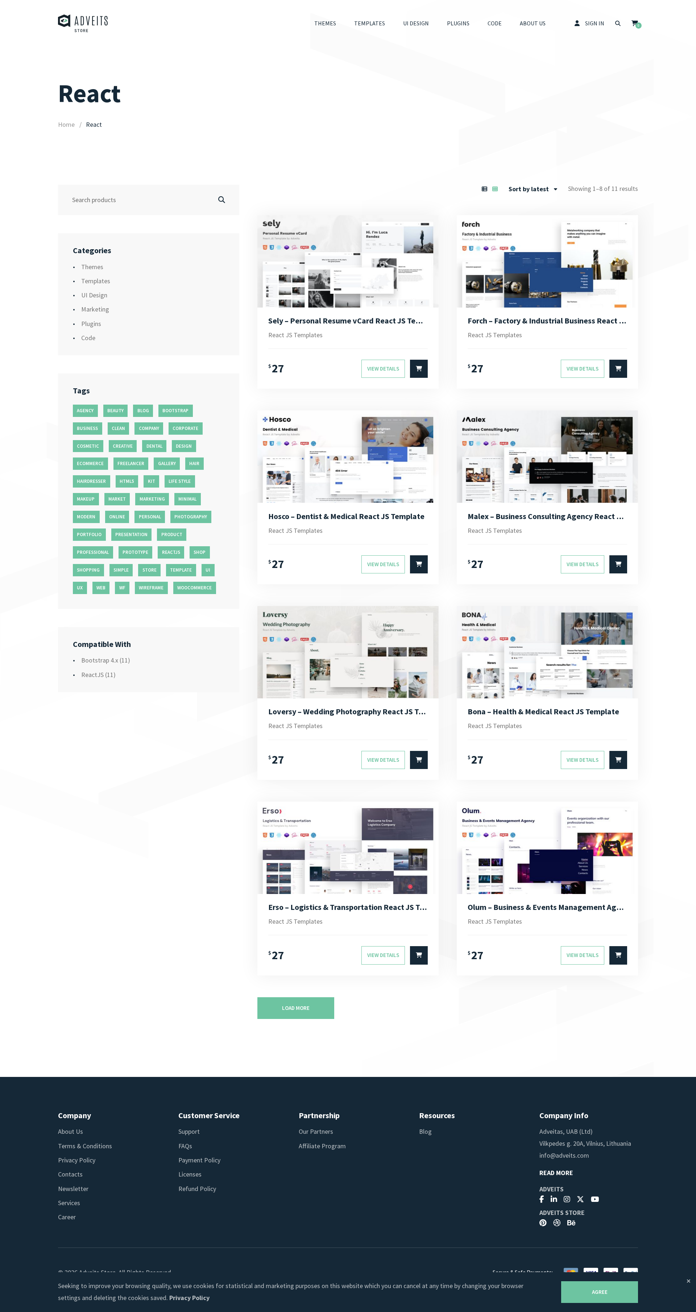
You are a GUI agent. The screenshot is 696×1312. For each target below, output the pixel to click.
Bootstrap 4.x (99, 660)
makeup (86, 499)
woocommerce (194, 588)
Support (189, 1131)
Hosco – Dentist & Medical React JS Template (346, 516)
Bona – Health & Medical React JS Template (543, 711)
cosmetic (88, 446)
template (181, 570)
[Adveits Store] (83, 23)
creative (123, 446)
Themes (325, 23)
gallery (167, 463)
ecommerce (90, 463)
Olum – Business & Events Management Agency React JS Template (547, 907)
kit (151, 481)
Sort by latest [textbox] (529, 189)
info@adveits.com (564, 1155)
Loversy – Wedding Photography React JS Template (348, 711)
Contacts (70, 1174)
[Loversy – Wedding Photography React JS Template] (348, 652)
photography (190, 517)
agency (85, 411)
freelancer (130, 463)
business (87, 428)
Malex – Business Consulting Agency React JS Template (547, 516)
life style (180, 481)
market (117, 499)
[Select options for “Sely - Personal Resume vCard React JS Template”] (419, 369)
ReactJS (92, 674)
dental (154, 446)
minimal (187, 499)
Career (67, 1217)
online (117, 517)
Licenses (190, 1174)
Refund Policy (197, 1188)
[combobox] (533, 189)
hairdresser (91, 481)
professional (93, 552)
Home (66, 124)
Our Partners (316, 1131)
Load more (296, 1007)
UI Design (416, 23)
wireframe (151, 588)
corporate (185, 428)
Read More (556, 1173)
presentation (131, 534)
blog (143, 411)
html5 (127, 481)
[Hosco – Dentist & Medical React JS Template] (348, 456)
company (149, 428)
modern (86, 517)
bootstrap (175, 411)
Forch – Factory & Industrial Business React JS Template (547, 321)
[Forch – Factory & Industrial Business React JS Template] (547, 261)
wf (122, 588)
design (184, 446)
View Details (383, 368)
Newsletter (73, 1188)
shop (200, 552)
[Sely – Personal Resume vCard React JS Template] (348, 261)
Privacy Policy (76, 1160)
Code (495, 23)
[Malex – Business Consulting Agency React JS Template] (547, 456)
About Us (533, 23)
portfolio (89, 534)
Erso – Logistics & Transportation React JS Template (348, 907)
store (149, 570)
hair (194, 463)
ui (208, 570)
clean (118, 428)
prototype (135, 552)
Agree (600, 1291)
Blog (425, 1131)
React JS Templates (295, 335)
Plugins (458, 23)
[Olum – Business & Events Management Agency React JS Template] (547, 848)
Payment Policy (199, 1160)
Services (69, 1203)
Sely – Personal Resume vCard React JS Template (348, 321)
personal (150, 517)
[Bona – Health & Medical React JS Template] (547, 652)
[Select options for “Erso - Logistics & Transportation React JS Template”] (419, 955)
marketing (152, 499)
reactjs (171, 552)
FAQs (185, 1146)
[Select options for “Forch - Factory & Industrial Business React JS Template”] (618, 369)
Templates (369, 23)
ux (80, 588)
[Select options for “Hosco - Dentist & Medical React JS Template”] (419, 564)
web (100, 588)
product (171, 534)
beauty (115, 411)
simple (121, 570)
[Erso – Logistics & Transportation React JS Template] (348, 848)
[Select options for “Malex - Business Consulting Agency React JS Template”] (618, 564)
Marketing (95, 309)
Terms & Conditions (85, 1146)
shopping (88, 570)
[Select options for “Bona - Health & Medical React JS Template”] (618, 760)
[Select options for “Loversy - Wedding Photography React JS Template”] (419, 760)
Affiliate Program (322, 1146)
